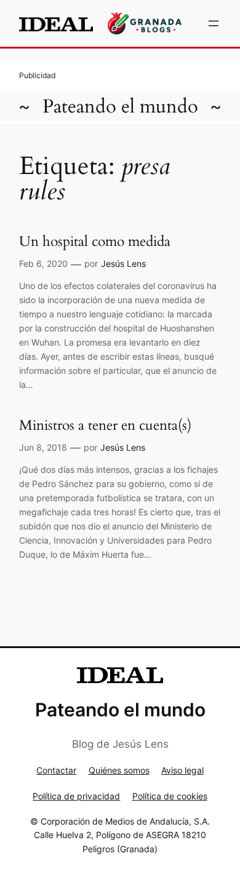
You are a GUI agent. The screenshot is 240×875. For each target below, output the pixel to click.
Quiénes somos (119, 770)
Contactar (56, 770)
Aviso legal (182, 770)
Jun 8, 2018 (43, 447)
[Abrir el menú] (213, 23)
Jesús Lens (123, 263)
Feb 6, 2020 (43, 263)
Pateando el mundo (120, 106)
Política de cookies (169, 796)
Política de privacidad (76, 796)
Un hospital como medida (94, 241)
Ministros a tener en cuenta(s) (105, 425)
